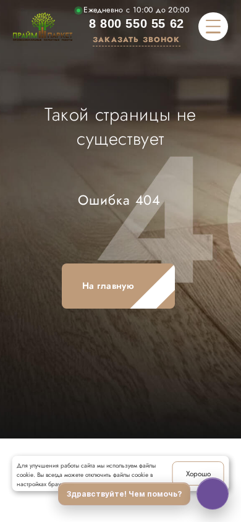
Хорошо (198, 473)
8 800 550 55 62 (136, 23)
